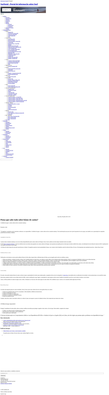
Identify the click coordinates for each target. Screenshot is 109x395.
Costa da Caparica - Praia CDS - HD (15, 99)
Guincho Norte (11, 89)
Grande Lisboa (8, 144)
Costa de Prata (8, 142)
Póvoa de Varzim (11, 40)
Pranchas (7, 149)
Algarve (7, 147)
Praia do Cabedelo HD (12, 66)
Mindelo (9, 44)
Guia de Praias (6, 139)
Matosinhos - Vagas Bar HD (13, 53)
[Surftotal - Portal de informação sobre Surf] (3, 14)
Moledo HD (10, 32)
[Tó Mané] (10, 352)
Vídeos (4, 130)
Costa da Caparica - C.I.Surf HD (14, 97)
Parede (9, 91)
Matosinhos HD (11, 52)
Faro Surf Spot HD (12, 107)
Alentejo (7, 145)
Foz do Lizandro (11, 83)
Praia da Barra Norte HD (13, 63)
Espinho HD (10, 56)
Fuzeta (9, 108)
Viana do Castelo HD (12, 34)
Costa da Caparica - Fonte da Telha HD (16, 101)
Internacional (10, 25)
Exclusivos (8, 20)
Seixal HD (10, 114)
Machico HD (10, 111)
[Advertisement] (38, 362)
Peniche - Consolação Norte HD (14, 73)
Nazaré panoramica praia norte (14, 68)
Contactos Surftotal (9, 157)
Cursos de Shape (9, 155)
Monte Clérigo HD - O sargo (14, 103)
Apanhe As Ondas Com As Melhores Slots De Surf (13, 324)
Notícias (4, 16)
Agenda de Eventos (9, 27)
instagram (6, 383)
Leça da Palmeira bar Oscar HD (14, 51)
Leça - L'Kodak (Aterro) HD (14, 49)
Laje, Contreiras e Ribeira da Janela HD (16, 113)
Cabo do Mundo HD (12, 48)
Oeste (7, 143)
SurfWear (7, 151)
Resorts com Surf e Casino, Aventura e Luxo (12, 322)
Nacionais (8, 17)
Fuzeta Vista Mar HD (12, 109)
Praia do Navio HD (12, 76)
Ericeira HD (10, 78)
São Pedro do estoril (12, 90)
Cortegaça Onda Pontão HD (13, 61)
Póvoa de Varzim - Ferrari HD (14, 41)
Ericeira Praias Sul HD (12, 82)
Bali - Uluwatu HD (12, 118)
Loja (4, 148)
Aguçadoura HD (11, 39)
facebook (2, 383)
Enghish (6, 1)
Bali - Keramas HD (12, 117)
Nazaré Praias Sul (11, 70)
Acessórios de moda (10, 153)
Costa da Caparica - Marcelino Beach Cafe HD (17, 100)
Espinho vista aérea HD (13, 57)
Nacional (10, 24)
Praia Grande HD (11, 85)
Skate (7, 152)
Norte (7, 140)
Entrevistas (5, 120)
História (7, 22)
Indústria (7, 23)
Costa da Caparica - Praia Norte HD (15, 98)
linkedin (10, 383)
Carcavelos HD (11, 92)
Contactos (5, 156)
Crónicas (7, 28)
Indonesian (3, 1)
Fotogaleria (5, 134)
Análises (7, 126)
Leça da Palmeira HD (12, 50)
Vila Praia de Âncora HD (13, 33)
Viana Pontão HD (11, 35)
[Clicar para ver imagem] (29, 216)
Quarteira (10, 105)
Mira (9, 64)
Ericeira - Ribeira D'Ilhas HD (14, 80)
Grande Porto (8, 141)
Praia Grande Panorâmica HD (14, 86)
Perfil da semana (9, 125)
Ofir (9, 36)
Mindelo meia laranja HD (13, 45)
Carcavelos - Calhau (12, 94)
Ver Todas (8, 119)
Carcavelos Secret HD (12, 93)
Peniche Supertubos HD (13, 74)
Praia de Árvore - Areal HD (13, 43)
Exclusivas (8, 124)
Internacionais (8, 18)
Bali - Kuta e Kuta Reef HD (13, 116)
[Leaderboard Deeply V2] (23, 12)
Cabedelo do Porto (12, 55)
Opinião (7, 128)
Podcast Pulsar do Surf (10, 127)
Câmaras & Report (6, 30)
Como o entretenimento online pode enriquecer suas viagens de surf (16, 320)
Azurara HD (10, 42)
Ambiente (7, 19)
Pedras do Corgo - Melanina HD (14, 47)
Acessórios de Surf (9, 150)
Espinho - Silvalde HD (12, 58)
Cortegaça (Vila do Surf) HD (14, 60)
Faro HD (10, 106)
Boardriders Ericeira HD (13, 81)
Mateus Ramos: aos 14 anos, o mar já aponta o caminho (14, 330)
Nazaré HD (10, 69)
